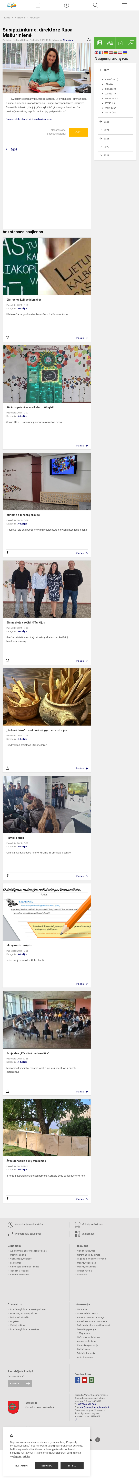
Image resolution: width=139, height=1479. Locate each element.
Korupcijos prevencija (87, 1345)
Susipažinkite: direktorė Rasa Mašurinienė (29, 119)
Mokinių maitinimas (86, 1266)
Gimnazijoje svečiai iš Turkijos (25, 622)
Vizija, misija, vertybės (21, 1258)
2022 (106, 147)
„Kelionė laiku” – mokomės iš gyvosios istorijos (36, 730)
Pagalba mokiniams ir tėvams (91, 1258)
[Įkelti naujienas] (37, 5)
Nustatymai (21, 1465)
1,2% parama (83, 1333)
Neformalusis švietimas (88, 1255)
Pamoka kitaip (15, 837)
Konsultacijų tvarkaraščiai (28, 1224)
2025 (106, 121)
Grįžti (14, 149)
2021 (106, 155)
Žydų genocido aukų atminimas (26, 1161)
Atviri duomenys (85, 1357)
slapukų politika (21, 1456)
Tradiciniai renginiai (19, 1270)
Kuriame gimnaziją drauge (23, 515)
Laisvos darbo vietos (87, 1313)
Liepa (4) (109, 84)
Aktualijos (34, 17)
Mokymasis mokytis (19, 945)
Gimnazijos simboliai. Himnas (24, 1266)
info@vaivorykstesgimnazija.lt (94, 1407)
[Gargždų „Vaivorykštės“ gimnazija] (11, 4)
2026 (106, 70)
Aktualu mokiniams (86, 1341)
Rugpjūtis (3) (111, 79)
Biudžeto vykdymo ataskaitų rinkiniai (28, 1309)
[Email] (91, 1380)
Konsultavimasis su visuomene (92, 1321)
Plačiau (80, 338)
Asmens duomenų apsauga (90, 1317)
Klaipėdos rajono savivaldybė (39, 1407)
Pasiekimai (15, 1263)
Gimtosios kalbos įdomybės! (24, 299)
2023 (106, 138)
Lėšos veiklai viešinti (20, 1317)
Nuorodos (82, 1309)
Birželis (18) (111, 89)
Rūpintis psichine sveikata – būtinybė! (30, 407)
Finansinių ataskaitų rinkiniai (23, 1313)
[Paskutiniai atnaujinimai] (66, 5)
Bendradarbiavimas (19, 1274)
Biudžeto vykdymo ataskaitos (24, 1329)
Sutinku (72, 1465)
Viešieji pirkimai (17, 1325)
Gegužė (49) (110, 94)
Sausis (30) (110, 113)
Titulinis (7, 17)
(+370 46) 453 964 (87, 1404)
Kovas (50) (110, 103)
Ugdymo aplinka (18, 1255)
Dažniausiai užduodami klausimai (93, 1325)
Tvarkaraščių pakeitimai (27, 1233)
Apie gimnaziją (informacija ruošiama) (28, 1251)
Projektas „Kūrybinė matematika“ (27, 1053)
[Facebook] (77, 1380)
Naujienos (20, 17)
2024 (106, 130)
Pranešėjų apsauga (86, 1329)
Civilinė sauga (84, 1349)
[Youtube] (84, 1380)
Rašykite (14, 1383)
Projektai (14, 1321)
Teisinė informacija (86, 1353)
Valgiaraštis (88, 1233)
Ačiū (78, 132)
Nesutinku (47, 1465)
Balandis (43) (111, 98)
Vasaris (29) (111, 108)
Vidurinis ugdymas (86, 1251)
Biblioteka (82, 1274)
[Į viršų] (97, 1439)
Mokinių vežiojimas (92, 1224)
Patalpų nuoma (84, 1270)
